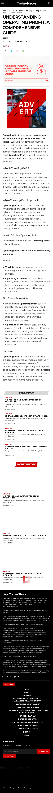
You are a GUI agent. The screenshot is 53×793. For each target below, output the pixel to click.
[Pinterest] (17, 51)
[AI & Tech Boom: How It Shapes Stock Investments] (26, 479)
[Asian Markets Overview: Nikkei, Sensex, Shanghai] (26, 557)
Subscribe (43, 752)
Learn (12, 11)
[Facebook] (5, 51)
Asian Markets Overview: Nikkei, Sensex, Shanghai (24, 431)
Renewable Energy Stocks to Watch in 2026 (26, 416)
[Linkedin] (11, 676)
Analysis (8, 398)
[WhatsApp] (22, 51)
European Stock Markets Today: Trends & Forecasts (25, 447)
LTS (7, 46)
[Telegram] (14, 676)
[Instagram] (7, 676)
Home (5, 11)
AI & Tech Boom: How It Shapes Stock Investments (23, 401)
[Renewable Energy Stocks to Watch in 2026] (26, 519)
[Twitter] (11, 51)
